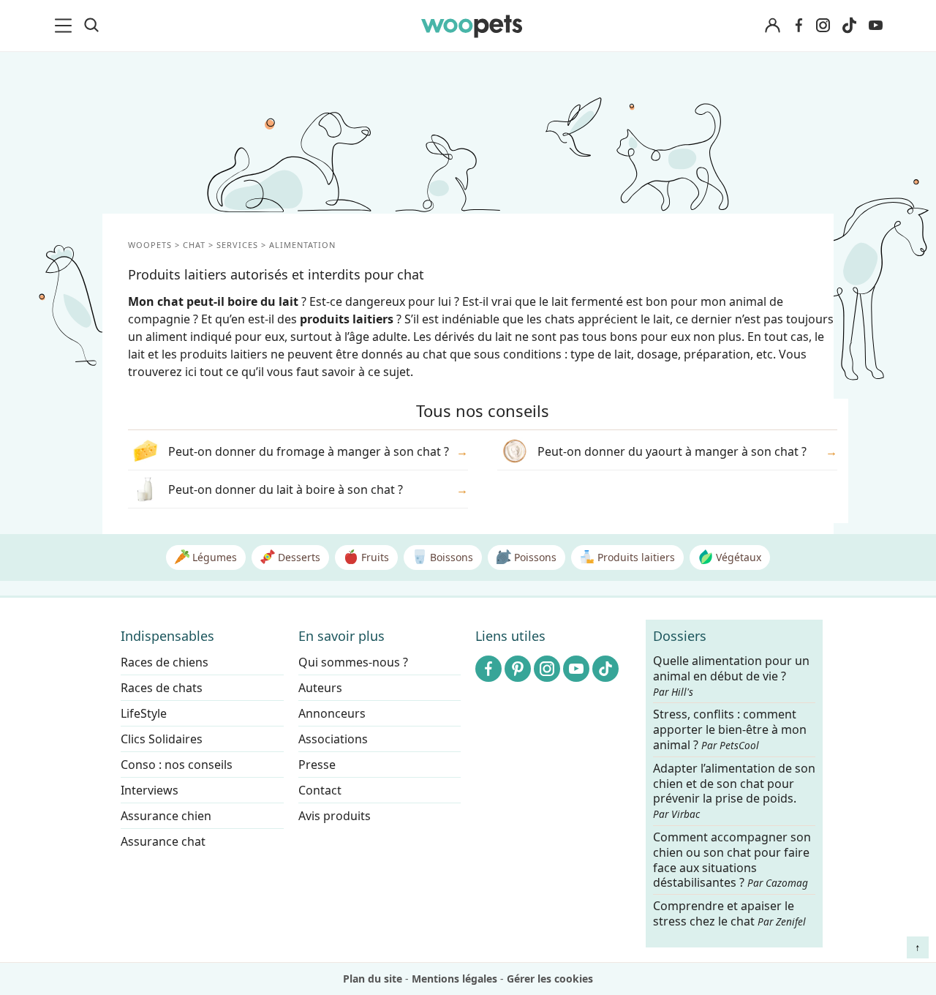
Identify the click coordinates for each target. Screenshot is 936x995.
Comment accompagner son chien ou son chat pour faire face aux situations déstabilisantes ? (732, 860)
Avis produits (334, 816)
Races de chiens (164, 662)
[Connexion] (772, 26)
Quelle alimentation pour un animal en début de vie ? (731, 676)
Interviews (149, 790)
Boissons (450, 557)
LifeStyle (144, 713)
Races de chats (162, 688)
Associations (333, 739)
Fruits (373, 557)
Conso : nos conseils (177, 764)
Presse (317, 764)
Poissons (533, 557)
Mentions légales (454, 978)
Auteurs (320, 688)
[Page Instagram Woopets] (822, 26)
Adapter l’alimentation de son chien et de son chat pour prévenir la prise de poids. (734, 791)
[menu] (66, 25)
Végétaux (737, 557)
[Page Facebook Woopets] (798, 26)
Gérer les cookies (550, 978)
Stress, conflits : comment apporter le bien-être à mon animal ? (730, 730)
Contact (319, 790)
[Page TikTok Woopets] (849, 26)
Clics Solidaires (162, 739)
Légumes (213, 557)
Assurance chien (166, 816)
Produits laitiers (635, 557)
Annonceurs (332, 713)
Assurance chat (163, 841)
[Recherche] (91, 25)
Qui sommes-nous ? (353, 662)
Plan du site (372, 978)
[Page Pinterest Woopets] (518, 669)
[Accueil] (472, 25)
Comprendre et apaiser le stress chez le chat (729, 913)
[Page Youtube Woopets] (875, 26)
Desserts (297, 557)
